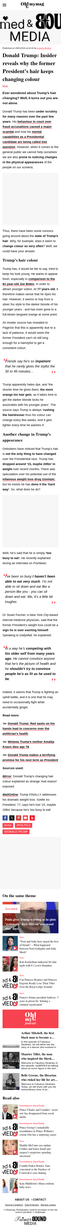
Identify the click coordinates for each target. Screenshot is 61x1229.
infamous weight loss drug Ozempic (29, 479)
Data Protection (32, 1205)
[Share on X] (11, 817)
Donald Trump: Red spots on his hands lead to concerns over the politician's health (29, 728)
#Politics (23, 825)
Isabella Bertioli (44, 48)
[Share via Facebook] (5, 817)
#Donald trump (16, 831)
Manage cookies (48, 1205)
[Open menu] (4, 5)
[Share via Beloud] (32, 817)
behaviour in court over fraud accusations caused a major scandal (27, 126)
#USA (8, 825)
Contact (39, 1199)
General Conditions (14, 1205)
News (5, 86)
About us (22, 1199)
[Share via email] (25, 817)
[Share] (18, 817)
